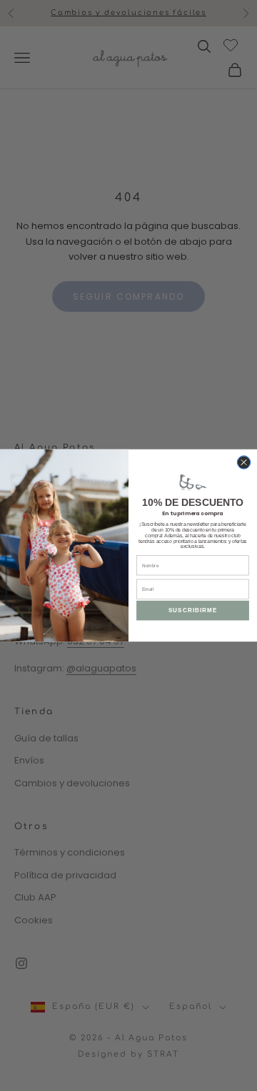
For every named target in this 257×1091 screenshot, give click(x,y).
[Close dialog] (243, 462)
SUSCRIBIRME (192, 610)
